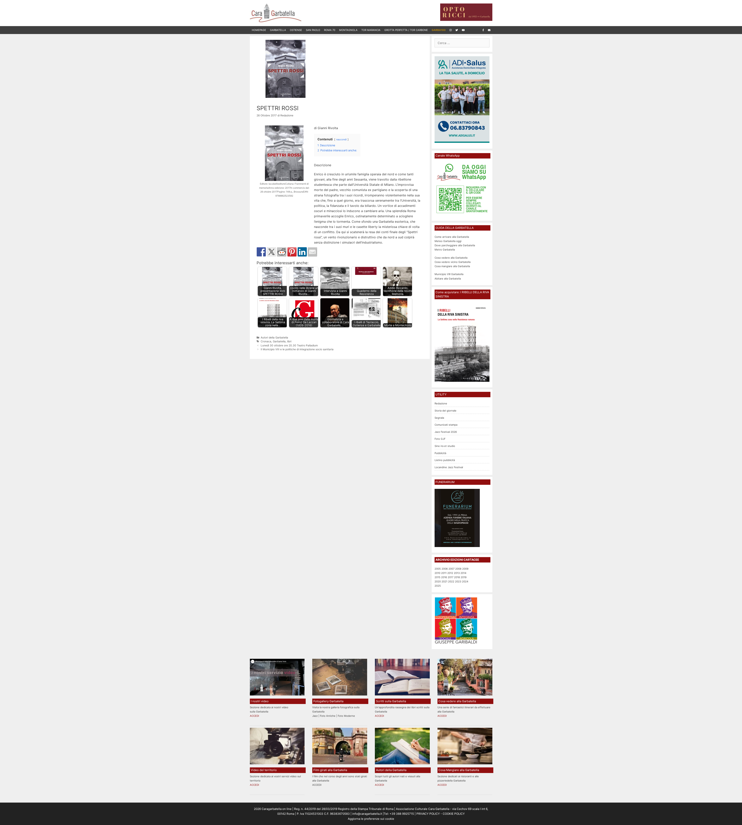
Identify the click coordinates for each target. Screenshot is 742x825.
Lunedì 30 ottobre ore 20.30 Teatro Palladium (289, 345)
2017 (450, 577)
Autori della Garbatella (274, 337)
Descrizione (322, 165)
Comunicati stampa (446, 424)
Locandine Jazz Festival (449, 467)
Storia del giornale (445, 410)
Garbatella (278, 30)
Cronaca (266, 341)
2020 (438, 581)
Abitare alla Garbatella (448, 278)
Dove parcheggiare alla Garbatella (455, 245)
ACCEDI (254, 715)
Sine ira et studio (445, 445)
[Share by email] (312, 252)
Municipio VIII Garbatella (449, 274)
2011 (444, 572)
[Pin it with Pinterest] (292, 252)
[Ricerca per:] (462, 43)
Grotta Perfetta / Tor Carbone (406, 30)
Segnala (439, 417)
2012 (450, 572)
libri (289, 341)
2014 (463, 572)
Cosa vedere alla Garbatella (451, 257)
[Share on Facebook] (261, 252)
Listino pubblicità (445, 460)
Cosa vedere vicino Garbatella (453, 261)
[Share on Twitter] (271, 252)
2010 (437, 572)
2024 (465, 581)
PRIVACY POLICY (428, 814)
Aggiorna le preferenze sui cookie (371, 819)
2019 (463, 577)
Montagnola (348, 30)
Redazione (441, 403)
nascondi (341, 139)
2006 (445, 568)
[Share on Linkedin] (302, 252)
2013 (457, 572)
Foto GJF (440, 438)
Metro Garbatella (445, 249)
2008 (458, 568)
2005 (438, 568)
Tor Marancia (370, 30)
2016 (444, 577)
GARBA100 (439, 30)
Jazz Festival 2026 (446, 431)
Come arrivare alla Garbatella (452, 236)
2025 (438, 585)
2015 (437, 577)
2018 (457, 577)
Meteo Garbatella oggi (448, 241)
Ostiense (296, 30)
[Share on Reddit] (281, 252)
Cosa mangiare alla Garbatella (452, 266)
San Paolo (313, 30)
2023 (458, 581)
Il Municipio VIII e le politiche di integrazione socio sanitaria (297, 349)
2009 (465, 568)
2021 (444, 581)
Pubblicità (440, 453)
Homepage (259, 30)
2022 (451, 581)
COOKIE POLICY (454, 814)
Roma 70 (329, 30)
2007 (451, 568)
